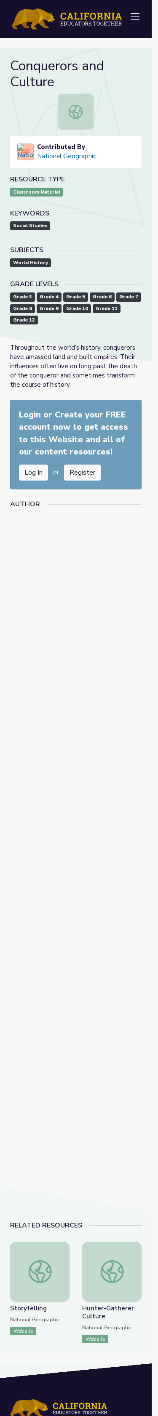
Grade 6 (102, 297)
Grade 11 (107, 309)
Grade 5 (75, 297)
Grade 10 (77, 309)
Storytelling (28, 1308)
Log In (33, 472)
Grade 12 (24, 320)
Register (82, 472)
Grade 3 (22, 297)
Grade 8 (22, 309)
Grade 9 (49, 309)
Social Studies (30, 226)
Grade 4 (49, 297)
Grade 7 (128, 297)
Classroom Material (36, 192)
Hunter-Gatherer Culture (108, 1312)
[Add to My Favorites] (63, 1248)
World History (30, 263)
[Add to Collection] (63, 1259)
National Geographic (66, 156)
